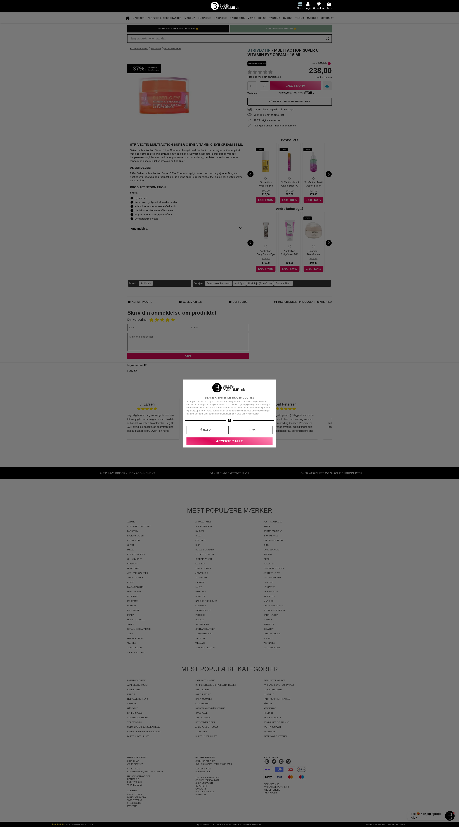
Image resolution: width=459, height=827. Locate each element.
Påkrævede (207, 430)
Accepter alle (229, 441)
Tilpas (251, 430)
